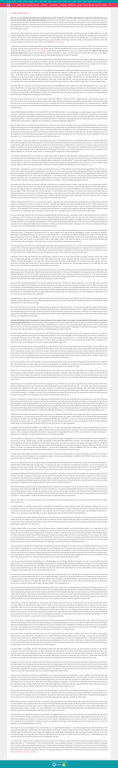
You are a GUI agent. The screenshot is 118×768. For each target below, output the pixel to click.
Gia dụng (85, 5)
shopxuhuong (71, 5)
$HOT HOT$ (36, 5)
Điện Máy (36, 1)
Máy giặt (80, 5)
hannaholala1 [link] (59, 42)
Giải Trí (69, 1)
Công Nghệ (31, 1)
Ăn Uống (65, 1)
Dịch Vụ (100, 1)
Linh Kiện (84, 1)
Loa (101, 5)
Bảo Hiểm (89, 1)
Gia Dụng (60, 1)
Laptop (97, 5)
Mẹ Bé (45, 1)
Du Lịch (41, 1)
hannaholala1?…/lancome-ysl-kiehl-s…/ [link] (26, 752)
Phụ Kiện (49, 1)
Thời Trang (9, 1)
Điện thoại (91, 5)
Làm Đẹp (14, 1)
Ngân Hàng (95, 1)
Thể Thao (25, 1)
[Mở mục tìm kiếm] (110, 5)
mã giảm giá (29, 5)
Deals (24, 5)
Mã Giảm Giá (63, 5)
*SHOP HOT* (45, 5)
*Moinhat (19, 5)
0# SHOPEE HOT (54, 5)
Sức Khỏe (20, 1)
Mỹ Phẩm (79, 1)
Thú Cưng (55, 1)
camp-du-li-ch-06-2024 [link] (41, 50)
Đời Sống (74, 1)
